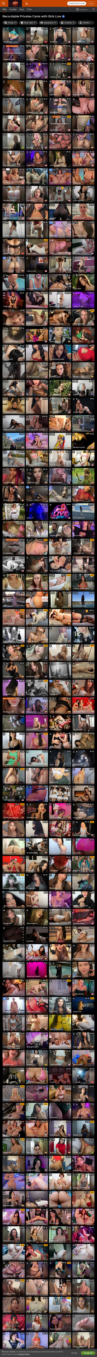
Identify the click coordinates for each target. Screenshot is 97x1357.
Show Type (28, 23)
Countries (68, 23)
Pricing (10, 23)
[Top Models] (26, 3)
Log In (90, 3)
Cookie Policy (24, 1354)
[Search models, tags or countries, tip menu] (93, 9)
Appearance (48, 23)
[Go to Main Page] (15, 3)
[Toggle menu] (3, 3)
